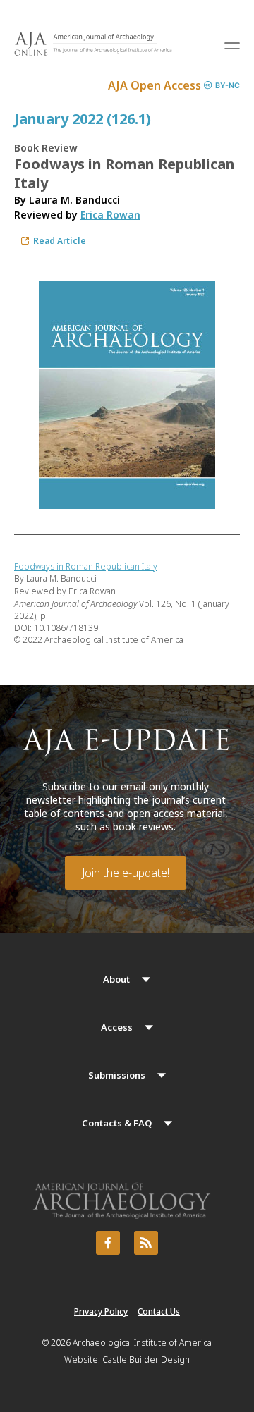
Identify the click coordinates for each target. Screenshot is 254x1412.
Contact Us (159, 1312)
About (116, 979)
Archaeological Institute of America (142, 1343)
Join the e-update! (125, 872)
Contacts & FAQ (117, 1123)
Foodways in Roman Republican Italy (85, 566)
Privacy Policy (101, 1312)
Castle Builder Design (146, 1359)
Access (117, 1027)
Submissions (116, 1075)
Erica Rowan (110, 214)
